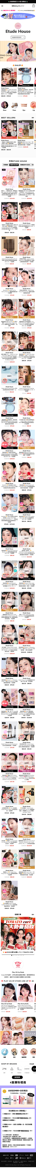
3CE (12, 1072)
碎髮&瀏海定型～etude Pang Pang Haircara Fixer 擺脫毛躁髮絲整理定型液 (26, 292)
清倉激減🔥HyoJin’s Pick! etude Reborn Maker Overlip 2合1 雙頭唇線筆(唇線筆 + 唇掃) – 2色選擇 (27, 585)
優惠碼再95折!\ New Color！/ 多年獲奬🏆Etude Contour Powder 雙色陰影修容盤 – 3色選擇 (25, 143)
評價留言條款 (31, 1161)
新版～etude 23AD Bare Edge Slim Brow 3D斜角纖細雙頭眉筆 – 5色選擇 (27, 616)
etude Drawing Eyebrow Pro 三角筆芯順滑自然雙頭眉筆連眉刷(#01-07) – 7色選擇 (9, 260)
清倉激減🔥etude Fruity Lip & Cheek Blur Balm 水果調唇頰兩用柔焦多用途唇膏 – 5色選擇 (27, 486)
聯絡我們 (15, 1162)
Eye (24, 110)
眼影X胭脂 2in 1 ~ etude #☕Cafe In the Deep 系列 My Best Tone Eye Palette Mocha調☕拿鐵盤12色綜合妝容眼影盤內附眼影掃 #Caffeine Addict (9, 357)
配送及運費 (4, 1161)
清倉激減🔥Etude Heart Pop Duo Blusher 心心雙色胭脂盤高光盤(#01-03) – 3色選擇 (9, 552)
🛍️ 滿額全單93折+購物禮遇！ (9, 10)
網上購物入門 (16, 1161)
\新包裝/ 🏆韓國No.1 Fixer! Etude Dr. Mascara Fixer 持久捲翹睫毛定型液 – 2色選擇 (9, 842)
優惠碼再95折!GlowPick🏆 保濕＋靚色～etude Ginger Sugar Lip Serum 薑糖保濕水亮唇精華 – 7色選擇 (9, 323)
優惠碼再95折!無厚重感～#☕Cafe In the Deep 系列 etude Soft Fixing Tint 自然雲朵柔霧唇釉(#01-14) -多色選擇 (27, 323)
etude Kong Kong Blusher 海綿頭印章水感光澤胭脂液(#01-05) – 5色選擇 (27, 226)
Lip (34, 110)
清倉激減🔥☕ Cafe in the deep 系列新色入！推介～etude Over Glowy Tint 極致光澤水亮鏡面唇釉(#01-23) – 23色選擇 (9, 91)
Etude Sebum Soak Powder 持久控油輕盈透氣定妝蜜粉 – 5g (9, 389)
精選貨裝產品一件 (25, 1118)
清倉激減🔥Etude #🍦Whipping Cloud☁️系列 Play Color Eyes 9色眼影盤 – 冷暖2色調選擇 (27, 649)
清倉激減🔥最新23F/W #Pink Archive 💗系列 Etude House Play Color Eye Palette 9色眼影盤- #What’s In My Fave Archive (9, 777)
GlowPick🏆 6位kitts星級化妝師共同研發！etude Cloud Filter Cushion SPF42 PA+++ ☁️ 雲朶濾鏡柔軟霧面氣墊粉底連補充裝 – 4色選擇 (9, 519)
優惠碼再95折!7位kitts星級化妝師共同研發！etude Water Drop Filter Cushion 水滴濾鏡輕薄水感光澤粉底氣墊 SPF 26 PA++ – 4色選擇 (27, 193)
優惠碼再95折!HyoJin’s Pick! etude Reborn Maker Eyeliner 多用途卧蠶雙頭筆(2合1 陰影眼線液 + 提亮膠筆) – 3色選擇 (9, 616)
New (4, 110)
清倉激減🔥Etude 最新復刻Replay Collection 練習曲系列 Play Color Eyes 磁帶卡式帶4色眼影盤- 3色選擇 (27, 713)
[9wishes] (19, 1069)
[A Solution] (27, 1069)
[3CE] (12, 1069)
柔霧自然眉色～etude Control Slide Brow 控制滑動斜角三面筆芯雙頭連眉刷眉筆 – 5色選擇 (26, 260)
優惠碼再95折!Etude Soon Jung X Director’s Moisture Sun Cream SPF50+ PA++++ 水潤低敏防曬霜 (27, 842)
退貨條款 (10, 1161)
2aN (4, 1072)
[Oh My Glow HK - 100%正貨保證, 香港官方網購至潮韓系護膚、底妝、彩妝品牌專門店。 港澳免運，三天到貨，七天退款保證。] (18, 6)
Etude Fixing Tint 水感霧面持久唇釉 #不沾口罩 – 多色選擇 (27, 680)
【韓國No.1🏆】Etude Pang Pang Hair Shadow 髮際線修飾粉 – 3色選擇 (9, 873)
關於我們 (21, 1162)
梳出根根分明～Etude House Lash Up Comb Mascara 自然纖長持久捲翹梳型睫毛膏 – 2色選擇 (26, 745)
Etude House (5, 88)
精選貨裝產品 (25, 1131)
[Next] (35, 936)
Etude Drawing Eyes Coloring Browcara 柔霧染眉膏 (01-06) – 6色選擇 (26, 390)
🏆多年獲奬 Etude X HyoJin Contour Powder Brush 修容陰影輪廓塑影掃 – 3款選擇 (9, 905)
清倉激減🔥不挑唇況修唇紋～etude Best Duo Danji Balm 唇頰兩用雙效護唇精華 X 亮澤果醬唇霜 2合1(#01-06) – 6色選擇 (9, 454)
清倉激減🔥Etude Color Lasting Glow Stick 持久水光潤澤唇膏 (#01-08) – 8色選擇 (26, 518)
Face (14, 110)
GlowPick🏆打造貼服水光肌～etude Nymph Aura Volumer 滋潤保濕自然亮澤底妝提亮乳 (9, 486)
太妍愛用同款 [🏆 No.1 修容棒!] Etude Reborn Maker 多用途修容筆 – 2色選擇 (9, 809)
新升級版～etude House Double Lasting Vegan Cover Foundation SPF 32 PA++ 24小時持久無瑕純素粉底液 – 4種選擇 (9, 649)
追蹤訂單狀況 (24, 1161)
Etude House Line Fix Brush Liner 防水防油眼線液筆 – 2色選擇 (9, 744)
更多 (33, 117)
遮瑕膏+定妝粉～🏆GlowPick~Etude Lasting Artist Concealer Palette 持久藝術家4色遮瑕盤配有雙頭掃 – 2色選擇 (27, 552)
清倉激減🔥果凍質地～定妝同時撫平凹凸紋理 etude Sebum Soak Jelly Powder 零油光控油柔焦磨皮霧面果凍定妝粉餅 (25, 91)
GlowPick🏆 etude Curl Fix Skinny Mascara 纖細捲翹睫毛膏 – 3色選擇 (9, 292)
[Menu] (2, 6)
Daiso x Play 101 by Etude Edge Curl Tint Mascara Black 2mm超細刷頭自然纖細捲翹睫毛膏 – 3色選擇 (25, 1007)
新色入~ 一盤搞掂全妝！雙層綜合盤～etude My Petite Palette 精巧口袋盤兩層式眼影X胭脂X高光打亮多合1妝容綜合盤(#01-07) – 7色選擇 (9, 193)
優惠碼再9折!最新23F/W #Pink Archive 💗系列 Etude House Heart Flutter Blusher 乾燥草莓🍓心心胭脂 (27, 777)
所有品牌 (32, 1064)
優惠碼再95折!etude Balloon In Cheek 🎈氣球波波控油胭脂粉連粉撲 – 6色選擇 (26, 454)
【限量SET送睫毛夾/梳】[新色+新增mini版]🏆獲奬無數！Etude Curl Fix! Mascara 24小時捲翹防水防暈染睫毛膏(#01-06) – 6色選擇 (9, 144)
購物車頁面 (15, 1138)
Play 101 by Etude (6, 1003)
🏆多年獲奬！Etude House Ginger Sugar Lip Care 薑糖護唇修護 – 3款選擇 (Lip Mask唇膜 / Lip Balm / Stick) (26, 810)
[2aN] (4, 1069)
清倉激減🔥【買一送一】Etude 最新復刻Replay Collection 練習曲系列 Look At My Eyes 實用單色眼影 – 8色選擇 (9, 713)
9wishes (19, 1072)
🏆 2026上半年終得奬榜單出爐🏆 (27, 10)
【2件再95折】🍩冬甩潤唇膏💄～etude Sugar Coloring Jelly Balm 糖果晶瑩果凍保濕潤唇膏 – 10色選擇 (26, 421)
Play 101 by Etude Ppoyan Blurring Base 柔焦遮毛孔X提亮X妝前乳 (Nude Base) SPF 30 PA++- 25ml (9, 1007)
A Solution (27, 1072)
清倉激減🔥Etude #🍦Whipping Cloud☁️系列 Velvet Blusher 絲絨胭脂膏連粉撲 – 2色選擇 (9, 681)
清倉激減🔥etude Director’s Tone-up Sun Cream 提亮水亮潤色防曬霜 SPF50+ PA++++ (9, 585)
